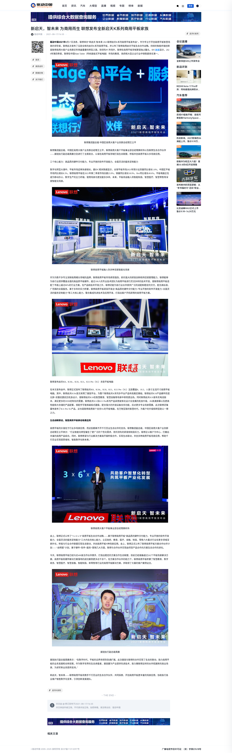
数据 (140, 5)
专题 (121, 5)
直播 (103, 5)
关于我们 (37, 79)
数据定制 (37, 73)
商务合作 (37, 66)
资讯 (73, 5)
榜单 (131, 5)
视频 (112, 5)
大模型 (93, 5)
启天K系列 (192, 33)
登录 (190, 6)
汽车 (82, 5)
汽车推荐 (182, 95)
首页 (64, 5)
